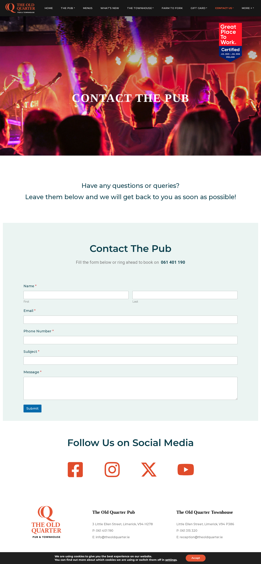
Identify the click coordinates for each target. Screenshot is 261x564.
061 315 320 (188, 530)
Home (49, 8)
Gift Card (198, 8)
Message (32, 372)
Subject (31, 352)
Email (30, 311)
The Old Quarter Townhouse (204, 512)
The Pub (67, 8)
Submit (32, 408)
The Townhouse (139, 8)
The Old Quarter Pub (113, 512)
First (26, 301)
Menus (87, 8)
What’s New (110, 8)
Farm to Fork (172, 8)
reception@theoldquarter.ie (201, 537)
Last (135, 301)
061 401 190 (104, 530)
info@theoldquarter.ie (113, 537)
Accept (195, 558)
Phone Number (39, 331)
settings (171, 560)
